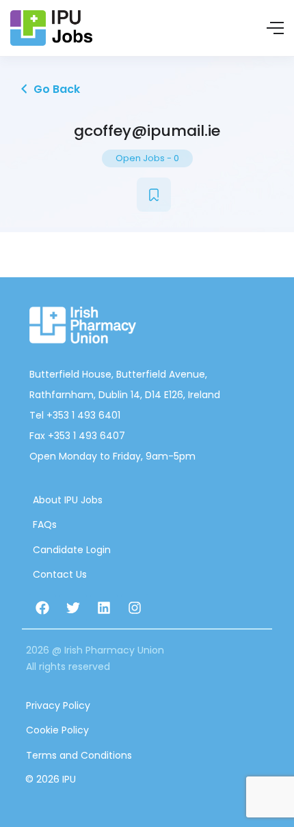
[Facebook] (42, 607)
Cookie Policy (57, 730)
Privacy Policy (58, 705)
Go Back (55, 89)
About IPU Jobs (68, 500)
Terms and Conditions (79, 755)
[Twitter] (73, 607)
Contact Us (60, 574)
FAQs (45, 524)
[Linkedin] (104, 607)
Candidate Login (72, 550)
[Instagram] (134, 607)
